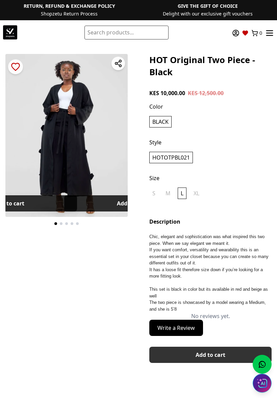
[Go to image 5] (77, 223)
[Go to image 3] (66, 223)
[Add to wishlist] (15, 66)
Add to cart (210, 355)
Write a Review (176, 328)
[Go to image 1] (55, 223)
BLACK (160, 121)
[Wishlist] (245, 33)
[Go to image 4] (72, 223)
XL (196, 193)
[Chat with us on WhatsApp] (262, 364)
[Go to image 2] (61, 223)
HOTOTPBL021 (171, 157)
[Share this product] (118, 63)
